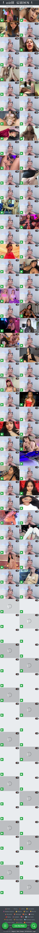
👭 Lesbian (15, 917)
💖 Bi (22, 917)
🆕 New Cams (29, 917)
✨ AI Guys (8, 925)
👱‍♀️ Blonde (33, 911)
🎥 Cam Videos (29, 925)
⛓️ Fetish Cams (9, 922)
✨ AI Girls (19, 922)
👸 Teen (25, 911)
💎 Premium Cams (29, 919)
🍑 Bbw (25, 914)
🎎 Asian (7, 909)
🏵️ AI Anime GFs (29, 922)
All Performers (28, 931)
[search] (33, 925)
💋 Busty (8, 917)
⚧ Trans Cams (18, 919)
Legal (34, 931)
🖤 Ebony (14, 909)
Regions (14, 931)
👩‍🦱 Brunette (8, 914)
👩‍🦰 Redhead (17, 914)
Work (18, 931)
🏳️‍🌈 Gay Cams (8, 919)
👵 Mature (19, 911)
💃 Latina (22, 909)
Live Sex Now (20, 926)
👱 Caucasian (30, 909)
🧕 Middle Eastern (8, 911)
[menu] (5, 925)
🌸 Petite (31, 914)
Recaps (22, 931)
